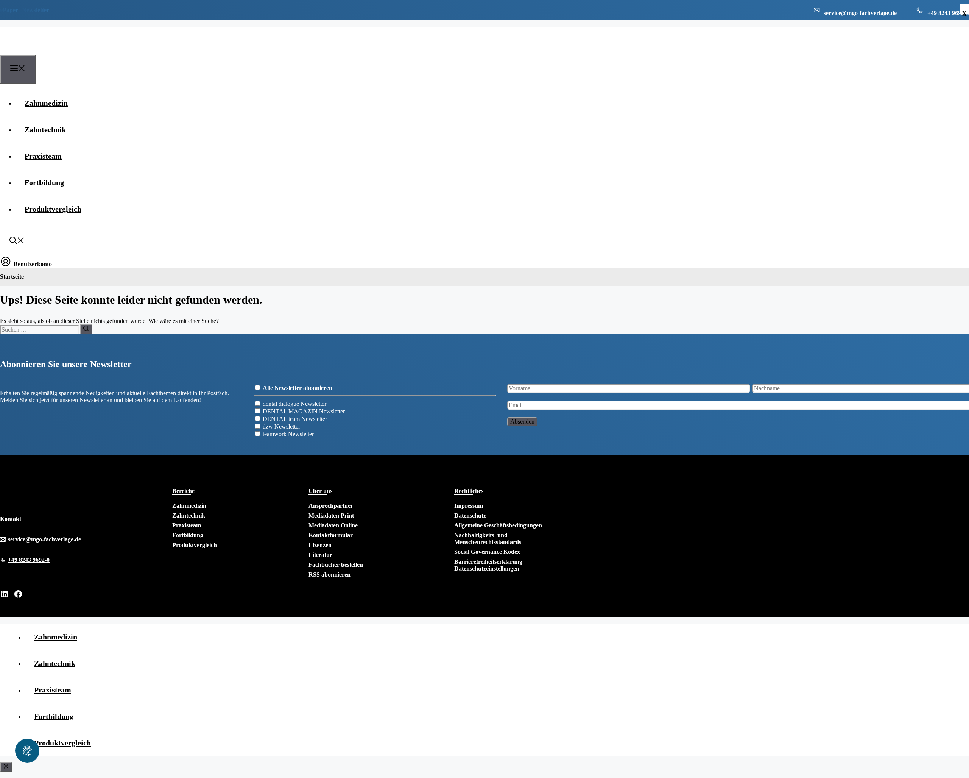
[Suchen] (86, 329)
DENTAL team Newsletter (295, 419)
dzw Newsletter (281, 426)
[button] (17, 241)
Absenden (522, 421)
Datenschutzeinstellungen (486, 568)
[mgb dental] (38, 50)
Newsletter (35, 10)
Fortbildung (44, 182)
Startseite (12, 276)
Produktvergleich (53, 209)
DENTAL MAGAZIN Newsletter (304, 411)
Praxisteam (43, 156)
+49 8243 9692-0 (29, 560)
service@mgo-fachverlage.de (44, 539)
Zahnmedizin (46, 103)
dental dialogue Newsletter (294, 404)
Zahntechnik (45, 129)
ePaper (9, 10)
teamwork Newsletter (288, 434)
